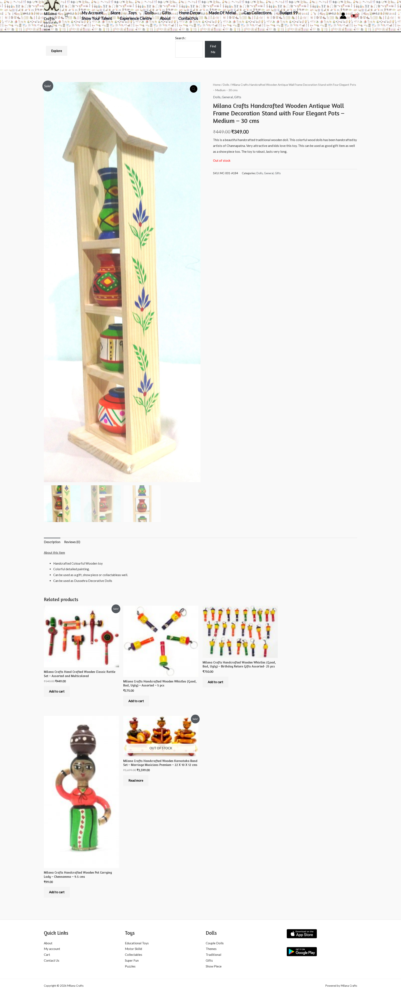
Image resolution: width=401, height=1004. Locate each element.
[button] (66, 15)
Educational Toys (137, 943)
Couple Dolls (215, 943)
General (227, 97)
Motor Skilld (133, 949)
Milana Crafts (50, 16)
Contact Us (188, 18)
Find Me (213, 49)
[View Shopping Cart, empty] (354, 16)
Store (115, 12)
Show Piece (214, 966)
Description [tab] (52, 542)
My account (92, 12)
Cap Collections (258, 12)
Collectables (133, 954)
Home (217, 84)
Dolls (149, 12)
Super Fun (132, 960)
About (165, 18)
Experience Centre (136, 18)
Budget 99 (288, 12)
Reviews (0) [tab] (72, 542)
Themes (211, 949)
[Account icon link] (343, 15)
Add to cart (57, 691)
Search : (180, 38)
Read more (135, 780)
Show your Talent (97, 18)
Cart (47, 954)
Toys (132, 12)
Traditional (213, 954)
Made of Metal (222, 12)
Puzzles (130, 966)
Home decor (190, 12)
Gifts (166, 12)
